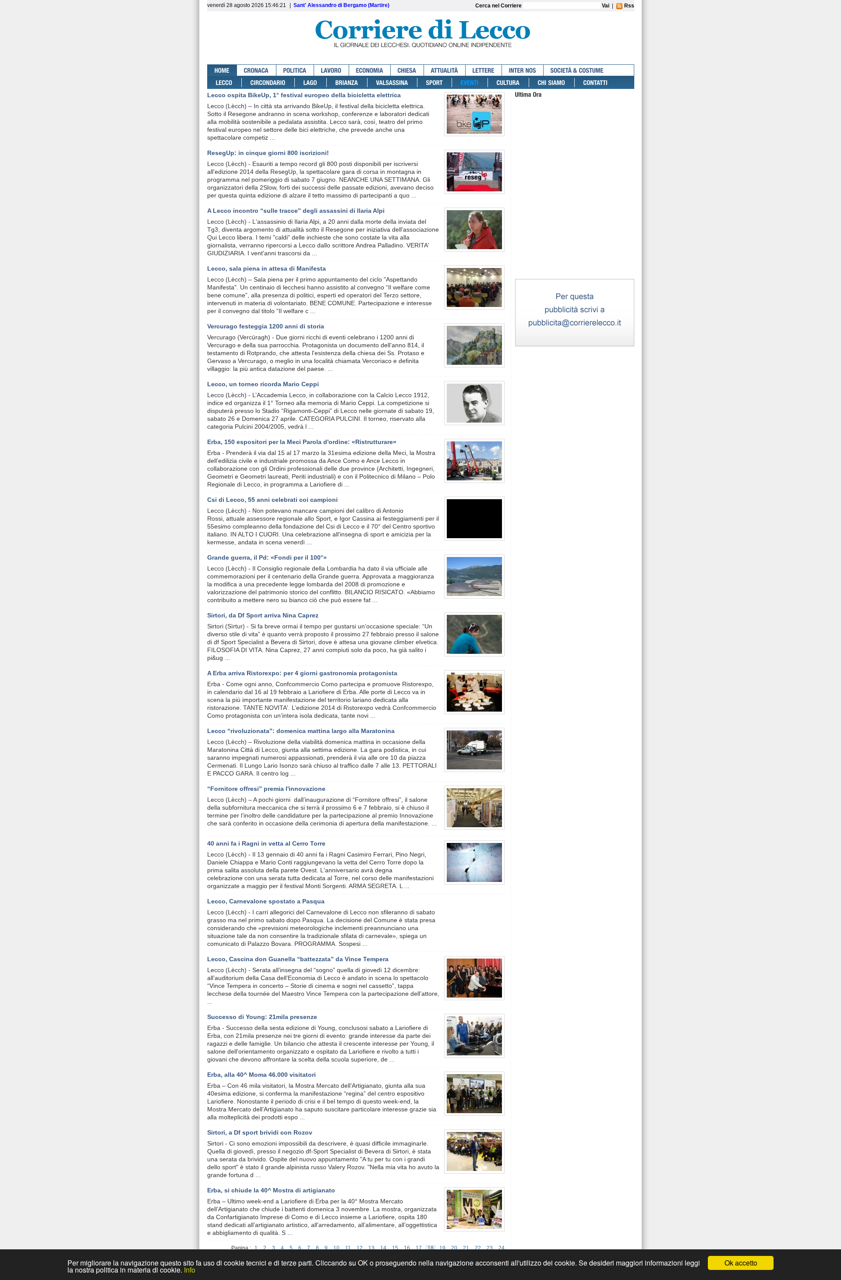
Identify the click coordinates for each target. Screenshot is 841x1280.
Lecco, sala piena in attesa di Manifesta (266, 268)
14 (383, 1248)
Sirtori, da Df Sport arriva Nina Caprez (262, 615)
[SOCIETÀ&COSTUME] (577, 70)
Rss (628, 6)
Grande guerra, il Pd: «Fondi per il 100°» (267, 557)
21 (466, 1248)
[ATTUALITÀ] (445, 70)
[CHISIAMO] (552, 82)
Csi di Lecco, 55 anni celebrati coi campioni (272, 500)
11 (348, 1248)
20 (454, 1248)
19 (442, 1248)
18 (431, 1248)
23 (490, 1248)
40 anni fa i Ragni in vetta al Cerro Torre (266, 843)
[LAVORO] (331, 70)
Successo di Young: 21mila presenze (262, 1017)
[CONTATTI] (596, 82)
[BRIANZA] (347, 82)
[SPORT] (434, 82)
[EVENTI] (470, 82)
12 (360, 1248)
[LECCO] (224, 82)
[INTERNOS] (523, 70)
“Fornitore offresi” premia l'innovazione (266, 789)
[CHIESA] (407, 70)
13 (371, 1248)
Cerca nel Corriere (499, 6)
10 (336, 1248)
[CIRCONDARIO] (268, 82)
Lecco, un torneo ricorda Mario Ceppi (263, 384)
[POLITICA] (295, 70)
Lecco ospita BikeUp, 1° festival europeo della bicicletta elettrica (304, 95)
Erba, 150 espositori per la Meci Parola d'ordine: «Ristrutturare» (301, 442)
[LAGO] (311, 82)
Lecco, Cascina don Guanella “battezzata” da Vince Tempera (298, 959)
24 (501, 1248)
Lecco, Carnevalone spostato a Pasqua (266, 901)
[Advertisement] (574, 223)
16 (407, 1248)
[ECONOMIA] (370, 70)
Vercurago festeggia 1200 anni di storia (265, 326)
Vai (605, 6)
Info (189, 1270)
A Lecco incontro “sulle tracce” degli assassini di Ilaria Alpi (296, 211)
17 (419, 1248)
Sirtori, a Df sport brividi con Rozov (259, 1132)
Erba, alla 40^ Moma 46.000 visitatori (261, 1075)
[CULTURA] (508, 82)
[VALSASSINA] (392, 82)
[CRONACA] (256, 70)
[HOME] (222, 70)
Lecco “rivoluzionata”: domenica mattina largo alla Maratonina (301, 731)
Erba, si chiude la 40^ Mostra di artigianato (271, 1190)
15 (395, 1248)
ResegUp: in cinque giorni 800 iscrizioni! (268, 153)
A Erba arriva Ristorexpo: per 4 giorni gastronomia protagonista (302, 673)
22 (478, 1248)
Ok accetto (740, 1263)
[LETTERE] (484, 70)
